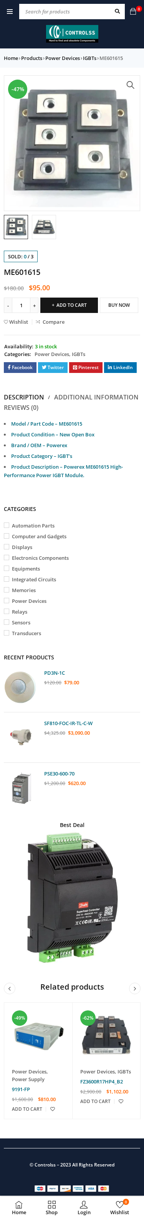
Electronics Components (40, 557)
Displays (22, 547)
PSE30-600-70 (59, 773)
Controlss (45, 1164)
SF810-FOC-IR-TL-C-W (68, 723)
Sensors (21, 622)
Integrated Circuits (34, 579)
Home (11, 58)
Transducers (26, 633)
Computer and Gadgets (39, 536)
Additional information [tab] (96, 397)
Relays (19, 611)
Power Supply (28, 1079)
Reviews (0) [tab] (21, 407)
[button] (130, 85)
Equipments (26, 568)
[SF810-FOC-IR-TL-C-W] (21, 737)
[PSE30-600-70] (21, 787)
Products (31, 58)
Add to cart (71, 305)
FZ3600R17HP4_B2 (101, 1081)
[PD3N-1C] (21, 687)
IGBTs (89, 58)
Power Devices (62, 58)
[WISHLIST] (52, 1109)
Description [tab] (24, 397)
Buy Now (119, 305)
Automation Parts (33, 525)
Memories (24, 590)
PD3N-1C (54, 672)
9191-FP (21, 1089)
